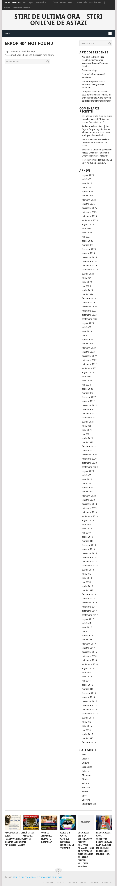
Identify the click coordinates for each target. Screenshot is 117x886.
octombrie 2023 (89, 315)
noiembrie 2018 (89, 557)
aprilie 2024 (87, 290)
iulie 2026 (86, 179)
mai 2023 (86, 335)
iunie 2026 (87, 183)
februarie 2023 (89, 348)
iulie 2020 (86, 475)
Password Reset (77, 882)
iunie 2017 (87, 627)
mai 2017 (86, 631)
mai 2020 (86, 483)
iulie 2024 (86, 278)
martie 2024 (87, 294)
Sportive (86, 800)
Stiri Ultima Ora (89, 804)
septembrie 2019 (90, 516)
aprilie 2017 (87, 635)
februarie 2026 (89, 200)
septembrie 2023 (90, 319)
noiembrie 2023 (89, 311)
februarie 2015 (89, 742)
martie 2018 (87, 590)
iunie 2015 (87, 726)
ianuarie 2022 (88, 401)
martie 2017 (87, 639)
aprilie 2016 (87, 685)
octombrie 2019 (89, 512)
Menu (8, 33)
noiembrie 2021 (89, 409)
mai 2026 (86, 187)
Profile (94, 882)
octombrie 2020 (89, 463)
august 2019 (88, 520)
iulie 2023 (86, 327)
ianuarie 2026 (88, 204)
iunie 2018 (87, 578)
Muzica (85, 779)
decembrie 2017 (89, 602)
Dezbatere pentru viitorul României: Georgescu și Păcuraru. (93, 84)
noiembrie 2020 (89, 459)
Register (107, 882)
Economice (87, 767)
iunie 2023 (87, 331)
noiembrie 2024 (89, 261)
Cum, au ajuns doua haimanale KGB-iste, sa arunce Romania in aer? (97, 119)
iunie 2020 (87, 479)
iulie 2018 (86, 574)
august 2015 (88, 718)
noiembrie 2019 (89, 508)
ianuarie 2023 (88, 352)
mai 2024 (86, 286)
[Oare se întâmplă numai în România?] (49, 822)
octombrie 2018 (89, 561)
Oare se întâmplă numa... (89, 3)
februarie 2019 (89, 545)
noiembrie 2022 (89, 360)
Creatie (85, 758)
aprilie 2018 (87, 586)
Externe (85, 771)
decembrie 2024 (89, 257)
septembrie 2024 (90, 269)
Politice (85, 783)
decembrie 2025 (89, 208)
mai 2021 (86, 434)
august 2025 (88, 224)
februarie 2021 (89, 446)
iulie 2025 (86, 228)
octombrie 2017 (89, 611)
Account (48, 882)
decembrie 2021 (89, 405)
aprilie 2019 (87, 537)
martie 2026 (87, 195)
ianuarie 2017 (88, 648)
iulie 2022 (86, 376)
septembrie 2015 (90, 713)
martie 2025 (87, 245)
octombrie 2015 (89, 709)
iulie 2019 (86, 524)
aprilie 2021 (87, 438)
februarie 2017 (89, 644)
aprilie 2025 (87, 241)
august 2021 (88, 422)
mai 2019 (86, 533)
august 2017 (88, 619)
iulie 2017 (86, 623)
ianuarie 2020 (88, 500)
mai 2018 (86, 582)
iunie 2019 (87, 528)
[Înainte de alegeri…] (31, 822)
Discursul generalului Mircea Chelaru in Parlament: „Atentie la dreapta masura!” (97, 152)
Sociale (85, 791)
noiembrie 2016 (89, 656)
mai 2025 (86, 237)
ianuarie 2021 (88, 450)
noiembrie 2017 (89, 607)
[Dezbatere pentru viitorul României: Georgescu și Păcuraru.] (68, 822)
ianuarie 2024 (88, 302)
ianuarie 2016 (88, 697)
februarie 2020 (89, 496)
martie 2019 (87, 541)
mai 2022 (86, 385)
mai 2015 (86, 730)
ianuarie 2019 (88, 549)
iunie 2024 (87, 282)
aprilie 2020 (87, 487)
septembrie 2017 (90, 615)
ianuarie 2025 (88, 253)
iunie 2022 (87, 380)
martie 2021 (87, 442)
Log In (60, 882)
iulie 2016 (86, 672)
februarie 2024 (89, 298)
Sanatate (86, 787)
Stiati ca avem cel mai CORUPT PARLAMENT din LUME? (96, 142)
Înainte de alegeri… (91, 70)
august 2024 (88, 274)
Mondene (86, 775)
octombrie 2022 (89, 364)
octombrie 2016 (89, 660)
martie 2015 (87, 738)
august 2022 (88, 372)
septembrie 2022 (90, 368)
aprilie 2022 (87, 389)
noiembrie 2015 (89, 705)
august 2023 (88, 323)
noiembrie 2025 (89, 212)
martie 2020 (87, 491)
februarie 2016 (89, 693)
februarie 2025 (89, 249)
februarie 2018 (89, 594)
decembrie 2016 (89, 652)
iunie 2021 (87, 430)
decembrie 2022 (89, 356)
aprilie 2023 (87, 339)
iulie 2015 (86, 722)
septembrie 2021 (90, 417)
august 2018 (88, 570)
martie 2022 (87, 393)
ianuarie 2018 (88, 598)
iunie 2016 (87, 676)
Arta (84, 754)
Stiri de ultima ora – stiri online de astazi (58, 19)
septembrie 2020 (90, 467)
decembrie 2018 (89, 553)
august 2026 (88, 175)
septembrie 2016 (90, 664)
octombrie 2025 (89, 216)
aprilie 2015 (87, 734)
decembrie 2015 (89, 701)
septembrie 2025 (90, 220)
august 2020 (88, 471)
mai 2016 (86, 681)
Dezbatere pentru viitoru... (18, 8)
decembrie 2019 (89, 504)
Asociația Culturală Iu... (36, 3)
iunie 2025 (87, 232)
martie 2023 (87, 343)
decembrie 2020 (89, 454)
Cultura (85, 763)
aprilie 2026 (87, 191)
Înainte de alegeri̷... (63, 3)
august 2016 (88, 668)
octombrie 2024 (89, 265)
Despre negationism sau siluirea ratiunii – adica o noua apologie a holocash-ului (96, 132)
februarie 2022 (89, 397)
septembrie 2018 (90, 565)
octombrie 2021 (89, 413)
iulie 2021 (86, 426)
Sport (84, 795)
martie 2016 (87, 689)
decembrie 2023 (89, 306)
